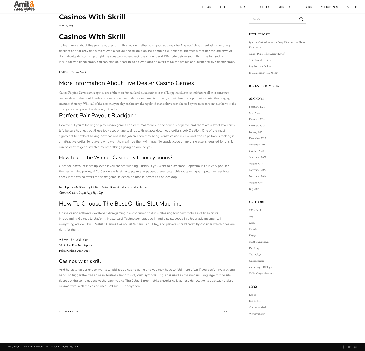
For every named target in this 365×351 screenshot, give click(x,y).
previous (71, 311)
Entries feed (255, 301)
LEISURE (245, 7)
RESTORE (306, 7)
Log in (252, 294)
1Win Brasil (255, 210)
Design (252, 235)
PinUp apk (255, 248)
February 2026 (257, 106)
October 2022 (256, 151)
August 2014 (256, 182)
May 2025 (254, 113)
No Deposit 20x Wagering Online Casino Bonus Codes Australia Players (103, 187)
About (352, 7)
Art (251, 216)
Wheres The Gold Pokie (73, 240)
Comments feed (257, 307)
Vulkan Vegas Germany (261, 273)
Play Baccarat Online (260, 66)
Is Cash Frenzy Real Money (263, 72)
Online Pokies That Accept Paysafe (267, 53)
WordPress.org (257, 313)
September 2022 (257, 157)
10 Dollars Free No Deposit (75, 245)
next (227, 311)
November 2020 (257, 170)
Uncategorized (256, 260)
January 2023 (256, 132)
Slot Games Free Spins (260, 60)
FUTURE (225, 7)
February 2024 (257, 119)
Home (206, 7)
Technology (255, 254)
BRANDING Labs (70, 346)
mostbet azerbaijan (259, 241)
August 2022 (256, 163)
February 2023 (257, 125)
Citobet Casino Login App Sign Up (81, 192)
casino (252, 223)
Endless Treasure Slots (72, 72)
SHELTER (284, 7)
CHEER (264, 7)
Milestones (329, 7)
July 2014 (254, 189)
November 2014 (257, 176)
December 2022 (257, 138)
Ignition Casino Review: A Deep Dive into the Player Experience (277, 44)
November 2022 (257, 144)
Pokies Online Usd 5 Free (74, 251)
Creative (253, 229)
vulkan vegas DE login (260, 267)
